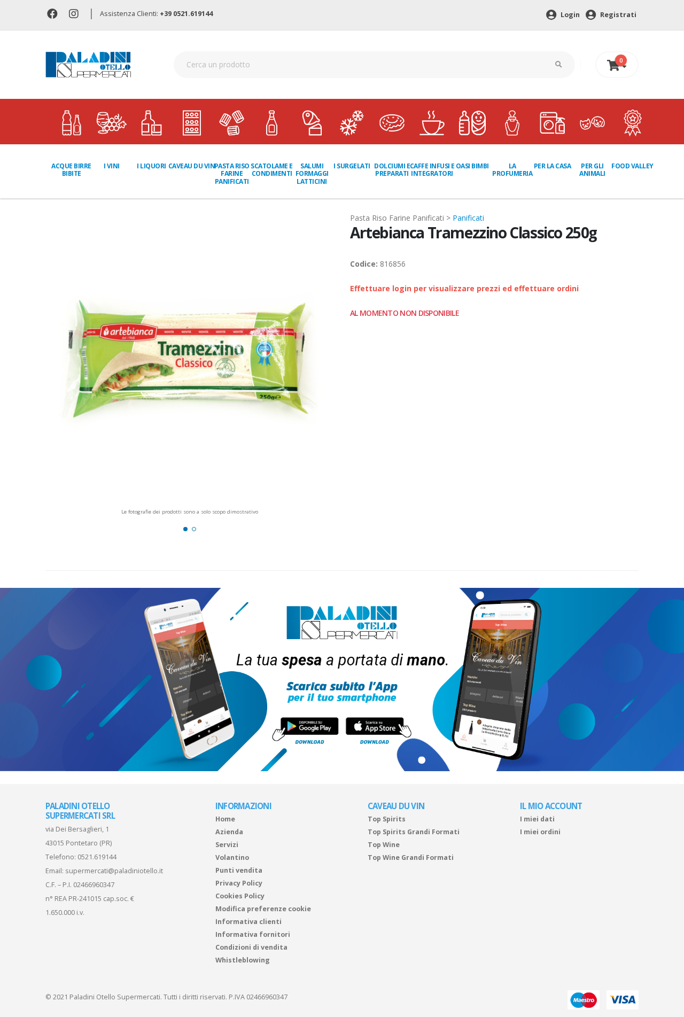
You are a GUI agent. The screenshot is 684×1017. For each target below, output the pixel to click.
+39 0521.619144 (186, 13)
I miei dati (537, 819)
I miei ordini (540, 831)
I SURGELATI (351, 165)
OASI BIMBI (472, 165)
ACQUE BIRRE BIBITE (71, 169)
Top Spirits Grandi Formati (414, 831)
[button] (185, 529)
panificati (468, 218)
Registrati (617, 14)
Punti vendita (238, 870)
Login (569, 14)
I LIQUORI (151, 165)
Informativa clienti (248, 921)
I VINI (112, 165)
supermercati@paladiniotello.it (114, 870)
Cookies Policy (240, 895)
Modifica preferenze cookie (263, 908)
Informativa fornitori (252, 934)
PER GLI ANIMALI (592, 169)
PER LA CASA (552, 165)
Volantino (232, 857)
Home (225, 819)
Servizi (226, 844)
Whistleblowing (242, 960)
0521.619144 (96, 856)
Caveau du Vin (191, 165)
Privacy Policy (238, 883)
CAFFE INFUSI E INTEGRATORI (432, 169)
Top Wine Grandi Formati (411, 857)
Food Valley (632, 165)
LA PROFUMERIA (512, 169)
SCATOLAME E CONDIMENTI (272, 169)
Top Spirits (387, 819)
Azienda (229, 831)
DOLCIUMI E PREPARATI (392, 169)
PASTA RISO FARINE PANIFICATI (232, 173)
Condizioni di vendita (251, 947)
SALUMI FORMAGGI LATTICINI (312, 173)
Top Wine (384, 844)
